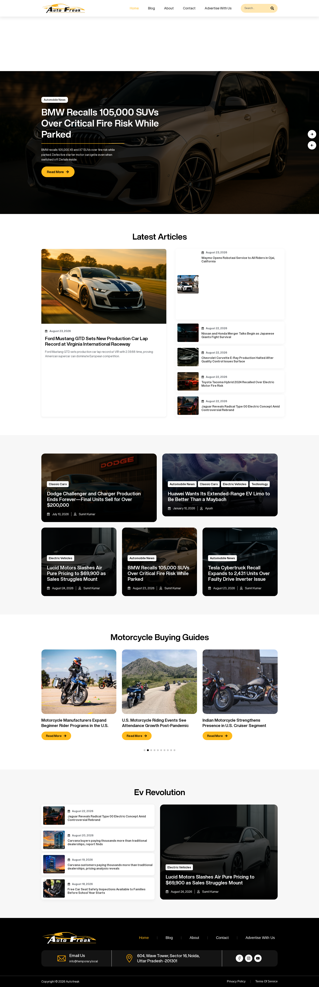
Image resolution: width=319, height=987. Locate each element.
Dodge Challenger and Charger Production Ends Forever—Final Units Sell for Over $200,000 (94, 499)
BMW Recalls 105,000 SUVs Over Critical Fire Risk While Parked (158, 573)
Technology (259, 484)
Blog (151, 8)
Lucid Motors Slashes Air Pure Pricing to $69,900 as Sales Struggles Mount (76, 573)
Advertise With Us (218, 8)
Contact (189, 8)
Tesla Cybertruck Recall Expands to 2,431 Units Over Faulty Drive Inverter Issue (239, 573)
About (169, 8)
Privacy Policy (236, 981)
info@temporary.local (83, 961)
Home (134, 8)
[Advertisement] (111, 44)
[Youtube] (258, 958)
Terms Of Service (266, 981)
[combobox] (255, 8)
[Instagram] (248, 958)
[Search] (273, 8)
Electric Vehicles (234, 484)
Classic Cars (58, 484)
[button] (312, 145)
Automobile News (55, 100)
